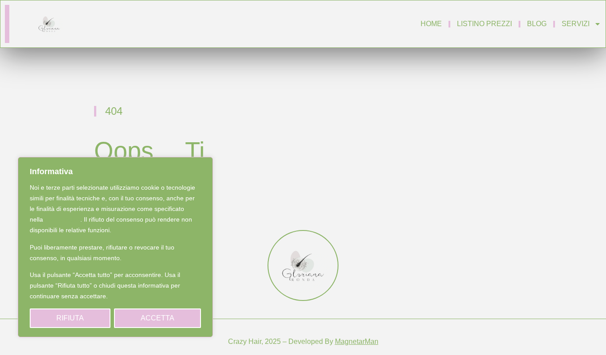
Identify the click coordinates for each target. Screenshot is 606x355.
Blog (537, 23)
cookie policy (62, 219)
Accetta (157, 318)
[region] (115, 247)
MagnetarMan (356, 341)
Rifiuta (70, 318)
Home (431, 23)
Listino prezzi (484, 23)
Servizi (576, 23)
